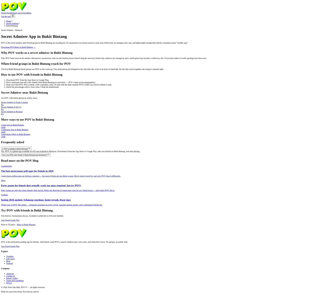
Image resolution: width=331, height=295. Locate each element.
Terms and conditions (15, 280)
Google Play (14, 220)
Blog (29, 13)
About (24, 13)
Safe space (17, 13)
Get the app (5, 16)
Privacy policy (12, 278)
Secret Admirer (12, 23)
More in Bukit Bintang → (25, 47)
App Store (5, 220)
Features (9, 263)
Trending (9, 13)
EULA (9, 283)
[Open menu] (12, 16)
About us (10, 274)
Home (3, 13)
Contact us (10, 276)
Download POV (7, 47)
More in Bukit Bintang (26, 225)
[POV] (14, 11)
